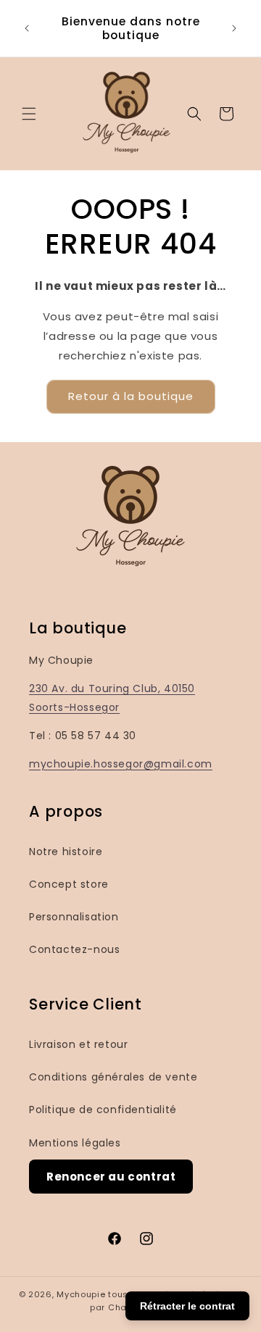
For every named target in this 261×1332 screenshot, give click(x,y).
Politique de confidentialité (103, 1109)
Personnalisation (74, 916)
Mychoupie (81, 1294)
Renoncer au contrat (110, 1176)
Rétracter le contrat (187, 1306)
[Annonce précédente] (27, 28)
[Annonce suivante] (234, 28)
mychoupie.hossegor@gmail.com (120, 764)
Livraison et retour (78, 1044)
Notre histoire (65, 851)
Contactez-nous (74, 949)
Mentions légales (75, 1143)
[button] (29, 114)
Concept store (69, 884)
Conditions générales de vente (113, 1077)
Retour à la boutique (131, 396)
